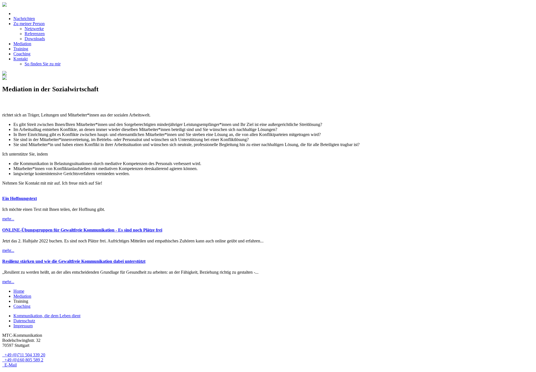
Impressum (23, 325)
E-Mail (9, 365)
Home (18, 291)
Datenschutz (24, 320)
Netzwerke (34, 28)
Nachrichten (24, 18)
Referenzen (35, 33)
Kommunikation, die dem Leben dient (46, 315)
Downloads (35, 38)
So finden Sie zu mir (43, 63)
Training (20, 48)
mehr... (8, 218)
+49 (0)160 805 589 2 (22, 359)
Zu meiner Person (29, 23)
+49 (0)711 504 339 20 (23, 354)
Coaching (21, 53)
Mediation (22, 43)
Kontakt (20, 58)
